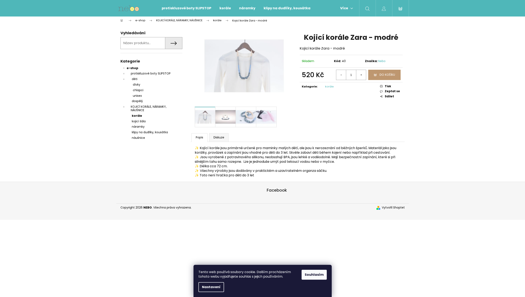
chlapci (138, 90)
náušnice (138, 138)
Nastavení (211, 287)
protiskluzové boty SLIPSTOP (151, 73)
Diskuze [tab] (219, 137)
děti (134, 79)
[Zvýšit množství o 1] (361, 75)
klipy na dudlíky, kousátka (150, 132)
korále (137, 116)
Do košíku (387, 75)
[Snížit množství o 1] (341, 75)
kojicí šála (139, 121)
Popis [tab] (199, 137)
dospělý (137, 101)
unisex (137, 96)
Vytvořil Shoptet (393, 208)
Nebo (382, 61)
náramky (138, 127)
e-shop (132, 68)
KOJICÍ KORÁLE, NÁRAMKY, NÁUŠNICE (148, 108)
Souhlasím (314, 274)
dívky (136, 84)
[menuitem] (186, 8)
